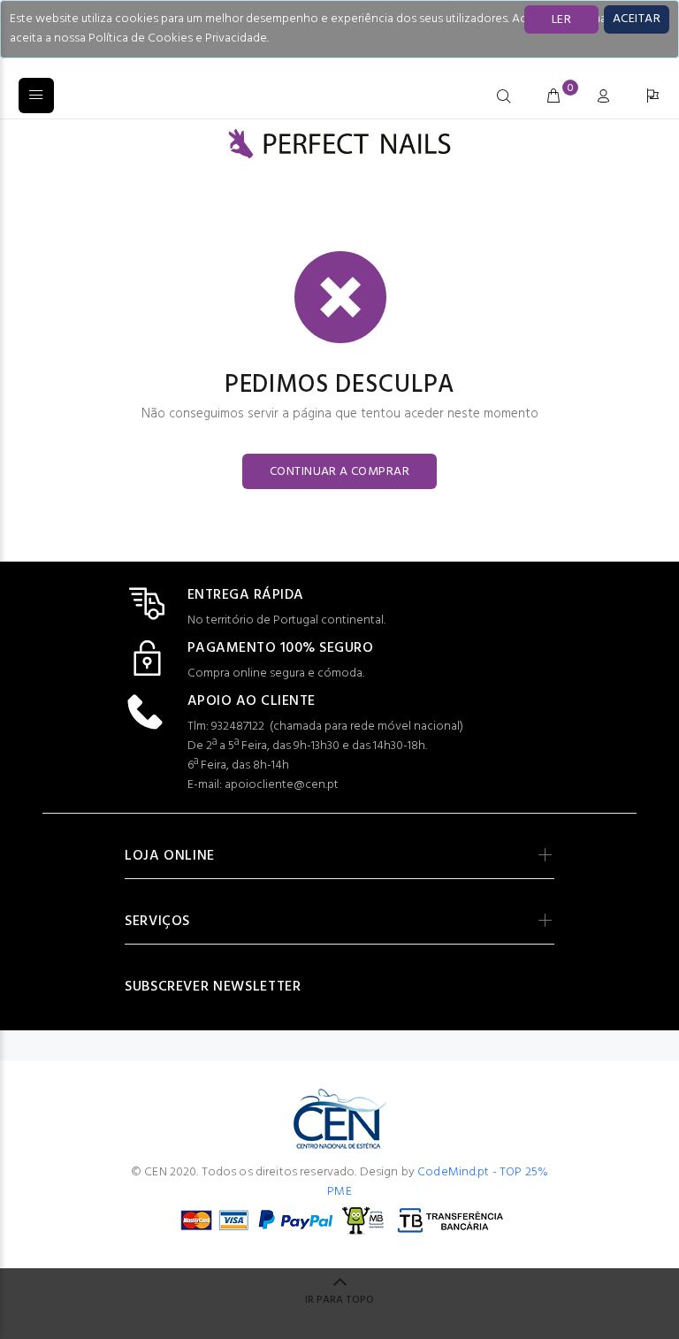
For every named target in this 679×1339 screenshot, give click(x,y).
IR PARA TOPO (339, 1300)
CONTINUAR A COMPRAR (339, 472)
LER (561, 20)
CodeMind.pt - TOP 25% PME (437, 1182)
